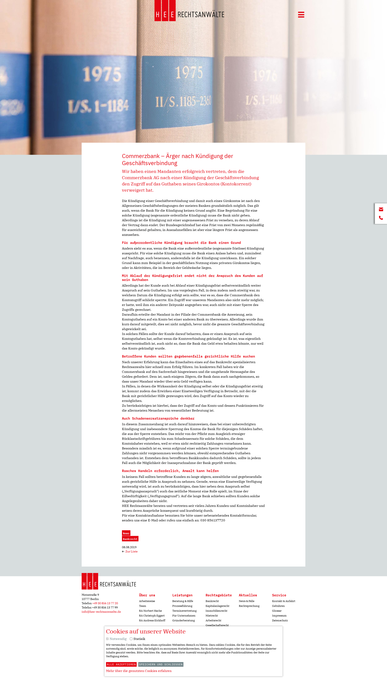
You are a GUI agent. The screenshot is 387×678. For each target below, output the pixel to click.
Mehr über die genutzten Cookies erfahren (139, 671)
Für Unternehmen (184, 615)
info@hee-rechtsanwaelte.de (101, 612)
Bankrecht (212, 601)
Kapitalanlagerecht (217, 606)
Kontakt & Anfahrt (283, 601)
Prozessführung (182, 606)
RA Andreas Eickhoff (152, 620)
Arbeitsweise (147, 601)
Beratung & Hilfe (182, 601)
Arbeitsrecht (213, 620)
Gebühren (278, 606)
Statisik (139, 639)
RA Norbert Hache (150, 610)
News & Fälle (246, 601)
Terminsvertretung (184, 610)
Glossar (277, 610)
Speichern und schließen (161, 664)
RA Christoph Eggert (152, 615)
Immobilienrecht (216, 610)
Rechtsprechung (249, 606)
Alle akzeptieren (121, 664)
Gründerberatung (183, 620)
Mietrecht (212, 615)
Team (142, 606)
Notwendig (118, 639)
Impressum (279, 615)
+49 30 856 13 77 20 (105, 603)
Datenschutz (280, 620)
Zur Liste (131, 551)
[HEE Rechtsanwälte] (189, 11)
